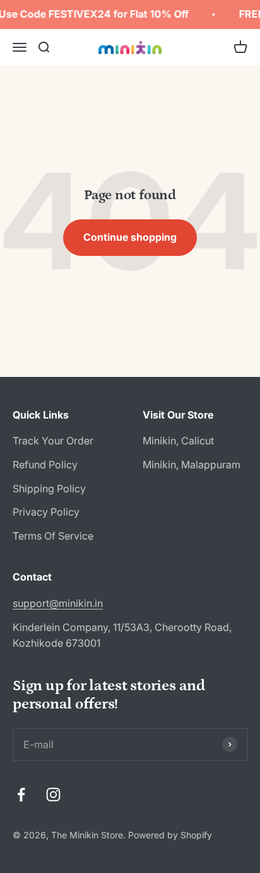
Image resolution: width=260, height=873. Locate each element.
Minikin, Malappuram (191, 464)
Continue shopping (130, 237)
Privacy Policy (46, 512)
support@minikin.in (58, 603)
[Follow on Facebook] (21, 794)
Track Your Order (53, 440)
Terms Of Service (53, 535)
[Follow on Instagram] (53, 794)
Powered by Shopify (170, 835)
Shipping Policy (49, 488)
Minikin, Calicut (178, 440)
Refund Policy (45, 464)
